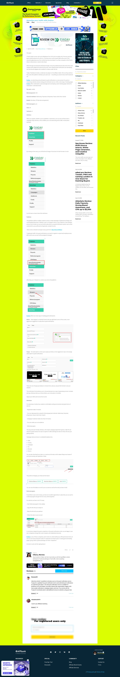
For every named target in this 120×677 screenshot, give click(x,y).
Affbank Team (85, 110)
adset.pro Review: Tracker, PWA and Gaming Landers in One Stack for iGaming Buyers (84, 176)
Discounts (48, 2)
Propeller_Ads (85, 118)
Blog (68, 2)
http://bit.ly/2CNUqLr (57, 229)
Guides (85, 93)
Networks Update (85, 90)
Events (85, 85)
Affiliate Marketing (85, 83)
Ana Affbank (85, 115)
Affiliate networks (21, 665)
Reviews (85, 95)
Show (84, 130)
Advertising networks (22, 667)
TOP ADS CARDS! (97, 2)
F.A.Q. (99, 665)
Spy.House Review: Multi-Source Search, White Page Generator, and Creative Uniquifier (83, 148)
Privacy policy (91, 672)
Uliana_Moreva (41, 48)
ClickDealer (85, 123)
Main (28, 22)
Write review (64, 571)
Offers (29, 2)
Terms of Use (100, 672)
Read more (78, 163)
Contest (85, 98)
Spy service (59, 2)
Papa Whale (85, 125)
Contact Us (101, 662)
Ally (85, 120)
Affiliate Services (74, 667)
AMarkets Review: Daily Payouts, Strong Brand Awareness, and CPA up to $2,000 (83, 205)
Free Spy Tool (48, 662)
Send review (52, 637)
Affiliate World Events (75, 665)
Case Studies (85, 88)
